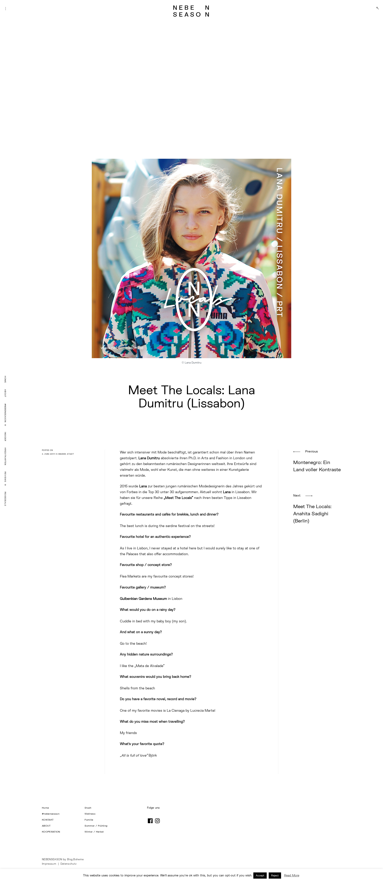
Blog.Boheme (75, 859)
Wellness (90, 813)
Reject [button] (275, 875)
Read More (291, 875)
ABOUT (5, 393)
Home (5, 379)
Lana (143, 486)
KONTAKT (47, 819)
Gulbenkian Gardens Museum (143, 598)
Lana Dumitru (149, 458)
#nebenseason (5, 413)
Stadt (70, 454)
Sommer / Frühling (96, 825)
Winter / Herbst (95, 831)
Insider (5, 436)
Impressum (49, 863)
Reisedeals (5, 499)
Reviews (5, 477)
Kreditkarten (5, 456)
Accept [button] (260, 875)
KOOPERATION (51, 831)
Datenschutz (68, 863)
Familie (89, 819)
